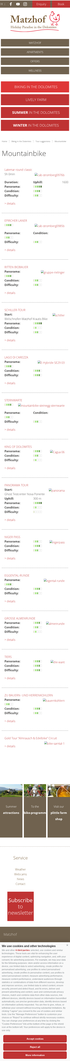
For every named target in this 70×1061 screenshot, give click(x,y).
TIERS (8, 657)
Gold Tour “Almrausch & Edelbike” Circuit (30, 738)
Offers (35, 61)
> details (9, 203)
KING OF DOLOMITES (18, 447)
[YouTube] (18, 4)
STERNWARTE (13, 400)
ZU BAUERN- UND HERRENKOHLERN (28, 695)
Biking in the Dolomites (35, 86)
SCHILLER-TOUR (14, 310)
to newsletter (20, 906)
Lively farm (36, 99)
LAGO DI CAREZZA (16, 357)
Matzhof (35, 21)
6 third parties (23, 950)
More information (35, 1055)
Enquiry (41, 4)
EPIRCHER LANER (15, 221)
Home (4, 141)
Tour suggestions (43, 141)
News (20, 879)
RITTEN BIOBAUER (16, 267)
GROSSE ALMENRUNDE (19, 618)
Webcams (20, 874)
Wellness (35, 70)
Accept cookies (35, 1038)
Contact (20, 884)
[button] (67, 945)
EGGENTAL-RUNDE (16, 575)
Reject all (35, 1047)
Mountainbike (60, 141)
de (1, 4)
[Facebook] (10, 4)
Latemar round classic (18, 170)
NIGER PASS (12, 537)
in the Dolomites (36, 112)
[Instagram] (25, 4)
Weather (20, 869)
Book (61, 4)
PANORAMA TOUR (16, 485)
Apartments (35, 52)
